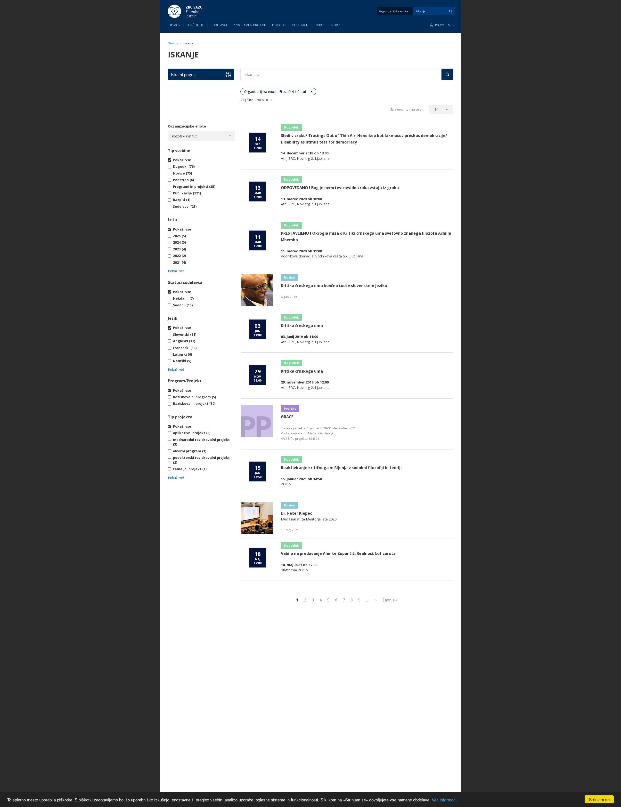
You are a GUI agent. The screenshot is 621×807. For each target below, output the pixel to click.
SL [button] (449, 25)
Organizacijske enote (393, 11)
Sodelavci (219, 25)
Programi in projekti (249, 25)
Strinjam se (599, 799)
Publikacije (300, 25)
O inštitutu (195, 25)
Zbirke (320, 25)
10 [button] (436, 109)
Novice (336, 25)
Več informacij (445, 800)
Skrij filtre (246, 100)
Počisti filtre (264, 100)
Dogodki (279, 25)
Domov (174, 25)
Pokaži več (176, 271)
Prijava (439, 25)
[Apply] (450, 11)
